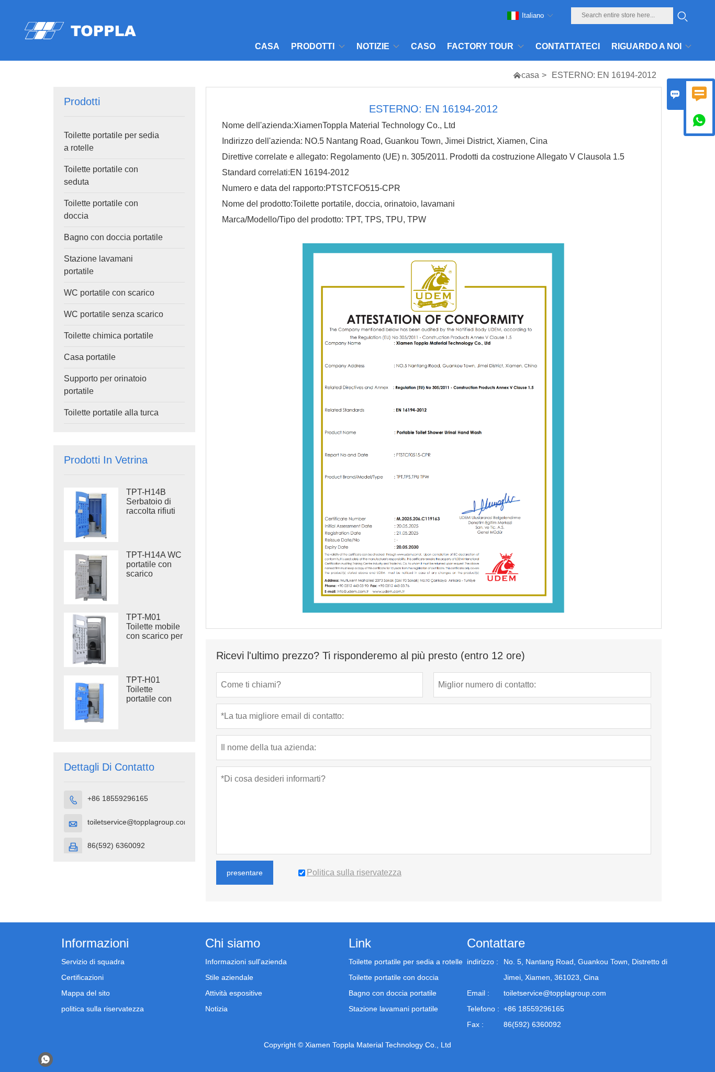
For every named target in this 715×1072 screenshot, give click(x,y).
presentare (245, 872)
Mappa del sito (85, 993)
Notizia (216, 1009)
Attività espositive (233, 993)
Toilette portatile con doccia (101, 209)
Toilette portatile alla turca (111, 412)
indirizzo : (482, 961)
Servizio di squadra (93, 961)
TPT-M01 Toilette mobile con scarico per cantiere (154, 631)
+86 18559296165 (117, 798)
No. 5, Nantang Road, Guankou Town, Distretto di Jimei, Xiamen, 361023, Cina (585, 969)
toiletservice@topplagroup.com (138, 822)
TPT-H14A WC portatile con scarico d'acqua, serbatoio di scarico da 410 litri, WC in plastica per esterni (154, 573)
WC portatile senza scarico (113, 314)
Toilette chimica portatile (108, 335)
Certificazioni (82, 977)
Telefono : (483, 1009)
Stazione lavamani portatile (98, 265)
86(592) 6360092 (116, 845)
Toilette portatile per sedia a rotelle (111, 141)
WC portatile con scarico (109, 292)
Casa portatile (90, 357)
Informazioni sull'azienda (246, 961)
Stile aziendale (229, 977)
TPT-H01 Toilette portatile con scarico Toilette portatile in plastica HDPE (154, 699)
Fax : (475, 1024)
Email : (478, 993)
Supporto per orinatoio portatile (105, 385)
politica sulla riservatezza (102, 1009)
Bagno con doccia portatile (113, 237)
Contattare (496, 943)
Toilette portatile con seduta (101, 175)
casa (530, 75)
